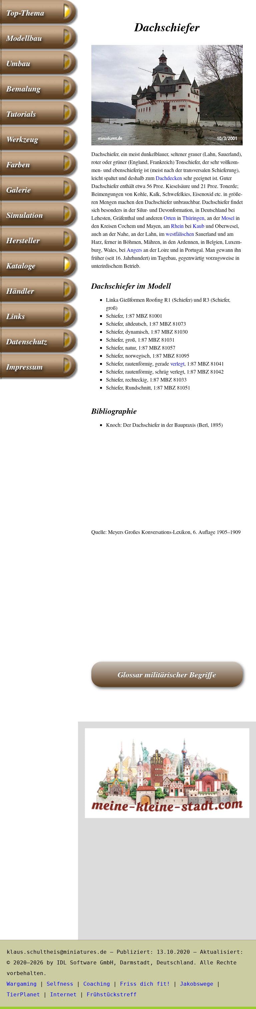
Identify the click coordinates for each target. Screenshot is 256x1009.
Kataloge (21, 265)
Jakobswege (196, 984)
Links (15, 316)
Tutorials (21, 113)
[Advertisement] (167, 478)
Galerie (18, 189)
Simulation (24, 215)
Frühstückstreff (112, 994)
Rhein (177, 225)
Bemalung (23, 88)
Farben (18, 164)
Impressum (24, 366)
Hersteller (23, 240)
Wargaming (22, 984)
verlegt (177, 363)
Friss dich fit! (145, 984)
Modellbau (24, 38)
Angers (134, 249)
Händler (20, 290)
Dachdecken (169, 177)
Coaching (96, 984)
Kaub (198, 225)
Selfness (60, 984)
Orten (170, 217)
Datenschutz (26, 341)
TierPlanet (23, 994)
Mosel (227, 217)
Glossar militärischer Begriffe (167, 674)
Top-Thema (25, 12)
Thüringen (193, 217)
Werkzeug (22, 139)
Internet (63, 994)
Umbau (18, 63)
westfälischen (180, 233)
